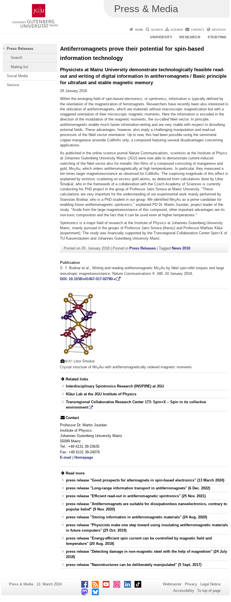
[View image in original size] (78, 323)
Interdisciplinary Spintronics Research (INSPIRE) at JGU (115, 386)
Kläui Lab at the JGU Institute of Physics (101, 394)
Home (139, 29)
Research (189, 37)
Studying (217, 37)
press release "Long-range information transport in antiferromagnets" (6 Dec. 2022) (138, 488)
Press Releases (20, 48)
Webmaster (172, 584)
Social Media (17, 76)
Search (157, 29)
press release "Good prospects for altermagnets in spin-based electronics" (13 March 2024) (145, 480)
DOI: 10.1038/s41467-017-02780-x (88, 279)
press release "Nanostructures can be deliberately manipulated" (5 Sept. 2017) (133, 565)
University (161, 37)
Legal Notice (210, 584)
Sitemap (176, 29)
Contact (197, 29)
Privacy (191, 584)
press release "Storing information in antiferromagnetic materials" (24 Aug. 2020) (136, 517)
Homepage (83, 457)
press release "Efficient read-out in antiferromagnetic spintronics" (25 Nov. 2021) (136, 496)
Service (13, 85)
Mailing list (19, 67)
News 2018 (181, 248)
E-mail (65, 457)
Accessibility (183, 590)
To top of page (209, 590)
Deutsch (218, 29)
